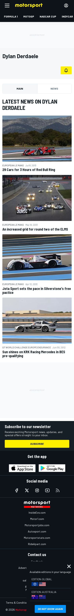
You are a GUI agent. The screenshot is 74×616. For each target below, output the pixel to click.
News (54, 88)
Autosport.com (37, 531)
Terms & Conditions (17, 602)
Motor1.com (37, 518)
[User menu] (66, 5)
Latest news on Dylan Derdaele (29, 104)
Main (20, 88)
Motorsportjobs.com (37, 525)
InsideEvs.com (37, 512)
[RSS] (58, 490)
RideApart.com (37, 544)
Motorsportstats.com (37, 537)
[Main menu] (7, 5)
